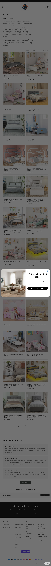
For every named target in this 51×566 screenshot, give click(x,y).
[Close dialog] (48, 271)
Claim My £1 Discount (37, 288)
